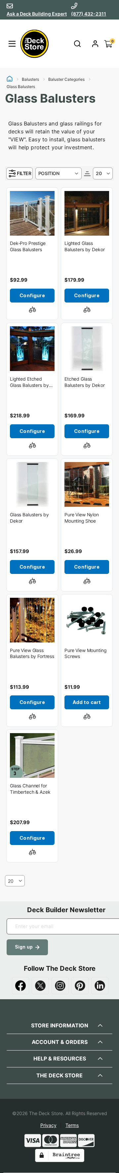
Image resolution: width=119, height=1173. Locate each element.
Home (10, 79)
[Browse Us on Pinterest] (80, 985)
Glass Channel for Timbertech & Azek (30, 789)
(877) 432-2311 (88, 14)
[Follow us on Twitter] (40, 985)
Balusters (30, 79)
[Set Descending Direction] (87, 173)
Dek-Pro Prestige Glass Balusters (28, 246)
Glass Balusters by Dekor (29, 518)
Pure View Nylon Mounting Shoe (81, 518)
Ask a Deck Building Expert (37, 14)
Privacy (48, 1125)
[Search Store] (77, 44)
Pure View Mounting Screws (85, 653)
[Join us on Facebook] (20, 985)
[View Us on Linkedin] (99, 985)
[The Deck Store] (33, 43)
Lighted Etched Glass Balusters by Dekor (29, 382)
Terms (72, 1125)
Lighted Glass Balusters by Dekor (84, 246)
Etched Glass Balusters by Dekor (84, 382)
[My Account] (95, 44)
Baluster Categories (66, 79)
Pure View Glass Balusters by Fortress (32, 653)
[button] (32, 309)
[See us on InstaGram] (60, 985)
